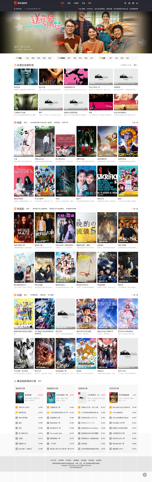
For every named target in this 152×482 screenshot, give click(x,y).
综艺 (89, 3)
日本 (116, 58)
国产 (69, 58)
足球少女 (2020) (24, 407)
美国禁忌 (57, 122)
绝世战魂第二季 (61, 371)
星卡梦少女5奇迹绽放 (125, 331)
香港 (74, 58)
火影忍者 (43, 295)
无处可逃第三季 (19, 245)
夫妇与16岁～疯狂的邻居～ (65, 245)
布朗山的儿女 (39, 159)
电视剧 (76, 3)
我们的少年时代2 (82, 285)
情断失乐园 (80, 159)
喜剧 (49, 58)
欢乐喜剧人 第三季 (119, 423)
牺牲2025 (100, 199)
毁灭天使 (42, 87)
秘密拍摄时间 (102, 159)
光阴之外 (100, 371)
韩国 (85, 58)
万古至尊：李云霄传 (21, 371)
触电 (119, 199)
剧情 (44, 58)
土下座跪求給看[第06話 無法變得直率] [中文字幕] (97, 412)
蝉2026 (120, 285)
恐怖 (38, 58)
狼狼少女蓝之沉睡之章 (105, 331)
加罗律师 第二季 (55, 428)
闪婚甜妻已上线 (55, 418)
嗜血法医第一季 (55, 423)
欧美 (80, 58)
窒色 (90, 112)
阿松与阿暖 (122, 245)
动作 (27, 58)
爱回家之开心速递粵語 (56, 209)
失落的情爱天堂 (69, 87)
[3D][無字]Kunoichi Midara (89, 428)
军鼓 (20, 428)
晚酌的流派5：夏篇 (83, 245)
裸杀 (40, 112)
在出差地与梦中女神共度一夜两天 (41, 122)
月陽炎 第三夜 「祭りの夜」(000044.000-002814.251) (99, 407)
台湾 (91, 58)
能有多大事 (39, 245)
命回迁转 (17, 87)
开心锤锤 (51, 295)
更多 (135, 65)
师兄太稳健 (39, 285)
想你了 (79, 199)
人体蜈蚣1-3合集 (19, 112)
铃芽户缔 (65, 122)
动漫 (83, 3)
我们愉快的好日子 (20, 285)
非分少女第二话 (94, 87)
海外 (127, 58)
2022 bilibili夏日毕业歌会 (121, 418)
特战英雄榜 (101, 285)
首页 (62, 3)
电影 (69, 3)
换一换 (135, 122)
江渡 (15, 159)
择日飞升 (38, 371)
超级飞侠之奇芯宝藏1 (84, 331)
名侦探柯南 (34, 295)
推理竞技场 (122, 159)
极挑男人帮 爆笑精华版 (120, 428)
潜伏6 (58, 199)
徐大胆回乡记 (60, 159)
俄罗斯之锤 (22, 412)
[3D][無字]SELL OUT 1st (89, 418)
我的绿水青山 (60, 285)
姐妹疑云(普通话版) (70, 112)
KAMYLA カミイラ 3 (87, 423)
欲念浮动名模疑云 (120, 112)
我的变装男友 (18, 199)
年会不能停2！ (40, 199)
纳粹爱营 (117, 87)
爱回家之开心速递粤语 (40, 209)
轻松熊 (79, 371)
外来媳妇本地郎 (71, 209)
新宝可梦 (59, 331)
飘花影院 (20, 3)
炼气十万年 (122, 371)
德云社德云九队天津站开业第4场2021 (125, 407)
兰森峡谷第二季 (55, 407)
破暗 (20, 423)
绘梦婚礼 (100, 245)
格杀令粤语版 (23, 418)
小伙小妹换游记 (118, 412)
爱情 (33, 58)
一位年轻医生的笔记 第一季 (59, 412)
